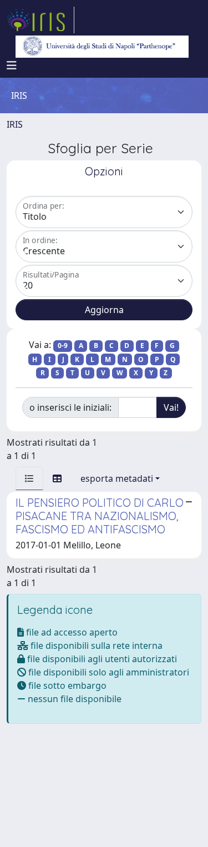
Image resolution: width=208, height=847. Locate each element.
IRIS (15, 124)
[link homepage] (40, 20)
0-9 (63, 345)
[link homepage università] (102, 46)
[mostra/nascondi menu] (12, 65)
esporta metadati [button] (116, 478)
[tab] (29, 478)
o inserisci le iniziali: (70, 407)
